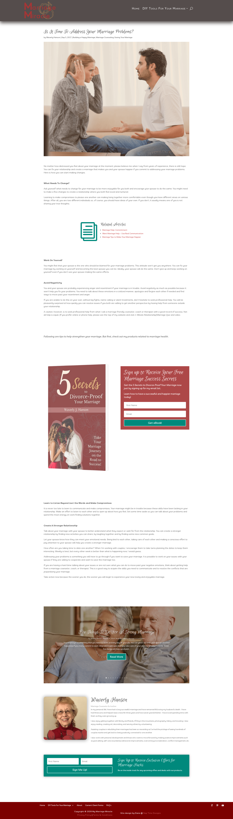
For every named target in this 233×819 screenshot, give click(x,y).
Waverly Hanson (53, 37)
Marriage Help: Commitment (114, 230)
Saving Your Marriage (123, 37)
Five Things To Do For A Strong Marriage (116, 632)
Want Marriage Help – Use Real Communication (122, 233)
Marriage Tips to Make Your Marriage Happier (121, 237)
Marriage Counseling (105, 37)
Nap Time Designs (152, 813)
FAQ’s (108, 805)
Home (136, 8)
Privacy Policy (84, 815)
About (79, 805)
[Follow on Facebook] (212, 805)
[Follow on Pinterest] (217, 805)
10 (126, 677)
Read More (116, 656)
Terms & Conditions (102, 815)
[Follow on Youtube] (223, 805)
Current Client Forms (94, 805)
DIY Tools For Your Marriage (164, 8)
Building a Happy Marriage (84, 37)
